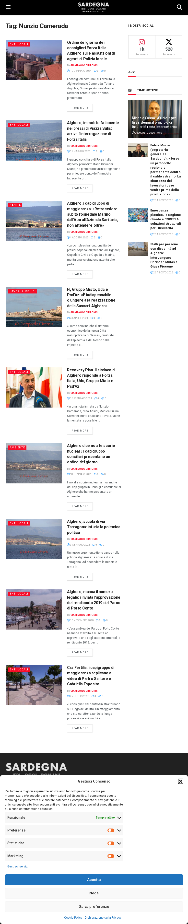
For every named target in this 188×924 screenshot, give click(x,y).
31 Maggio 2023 (80, 151)
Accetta (94, 879)
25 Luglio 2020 (79, 696)
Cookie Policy (73, 917)
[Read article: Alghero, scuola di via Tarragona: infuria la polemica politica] (34, 539)
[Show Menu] (8, 7)
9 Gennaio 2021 (80, 544)
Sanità (15, 205)
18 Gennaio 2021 (81, 474)
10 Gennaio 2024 (81, 71)
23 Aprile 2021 (79, 318)
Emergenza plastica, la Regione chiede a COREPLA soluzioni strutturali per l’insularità (165, 219)
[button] (180, 781)
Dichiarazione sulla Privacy (103, 917)
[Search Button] (179, 7)
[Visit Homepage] (93, 7)
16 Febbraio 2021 (81, 398)
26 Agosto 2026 (144, 132)
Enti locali (19, 44)
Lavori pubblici (22, 291)
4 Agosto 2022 (79, 237)
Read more (82, 107)
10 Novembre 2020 (82, 620)
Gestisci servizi (17, 866)
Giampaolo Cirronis (84, 65)
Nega (94, 893)
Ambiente (17, 447)
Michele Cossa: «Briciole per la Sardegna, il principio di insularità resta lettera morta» (154, 122)
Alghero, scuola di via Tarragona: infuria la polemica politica (93, 527)
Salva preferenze (94, 906)
